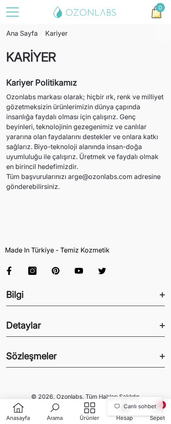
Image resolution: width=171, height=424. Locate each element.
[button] (156, 12)
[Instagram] (32, 270)
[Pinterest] (55, 270)
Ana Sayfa (22, 33)
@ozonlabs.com (107, 176)
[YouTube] (78, 270)
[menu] (12, 12)
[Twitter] (102, 270)
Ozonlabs (69, 396)
